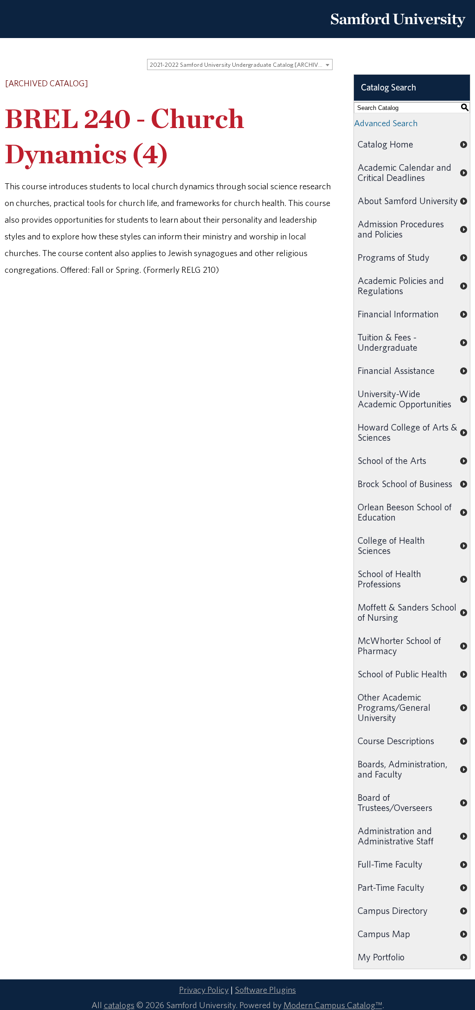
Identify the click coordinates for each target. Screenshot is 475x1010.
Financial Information (398, 314)
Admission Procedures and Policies (401, 229)
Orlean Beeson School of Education (405, 512)
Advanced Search (385, 123)
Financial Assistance (396, 370)
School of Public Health (402, 674)
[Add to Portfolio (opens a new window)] (292, 84)
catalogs (119, 1005)
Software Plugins (265, 989)
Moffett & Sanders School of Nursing (407, 612)
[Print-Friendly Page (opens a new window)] (316, 84)
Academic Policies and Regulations (401, 285)
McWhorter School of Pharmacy (399, 645)
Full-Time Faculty (390, 864)
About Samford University (408, 200)
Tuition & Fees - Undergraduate (387, 342)
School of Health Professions (389, 578)
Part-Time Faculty (391, 887)
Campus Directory (393, 910)
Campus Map (384, 933)
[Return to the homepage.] (398, 31)
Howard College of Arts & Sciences (407, 432)
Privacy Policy (204, 989)
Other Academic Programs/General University (394, 707)
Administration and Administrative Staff (396, 835)
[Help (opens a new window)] (328, 84)
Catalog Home (385, 144)
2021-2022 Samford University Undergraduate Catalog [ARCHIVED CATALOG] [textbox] (241, 64)
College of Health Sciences (391, 545)
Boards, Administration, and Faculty (402, 769)
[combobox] (240, 64)
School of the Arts (392, 460)
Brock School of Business (405, 483)
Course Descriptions (396, 740)
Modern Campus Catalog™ (332, 1005)
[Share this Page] (305, 84)
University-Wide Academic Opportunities (404, 398)
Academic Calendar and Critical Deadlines (404, 172)
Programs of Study (394, 257)
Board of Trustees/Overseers (395, 802)
